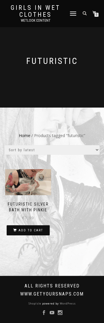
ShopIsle (35, 303)
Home (24, 135)
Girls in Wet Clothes (35, 11)
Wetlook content (36, 21)
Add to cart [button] (30, 230)
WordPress (67, 303)
